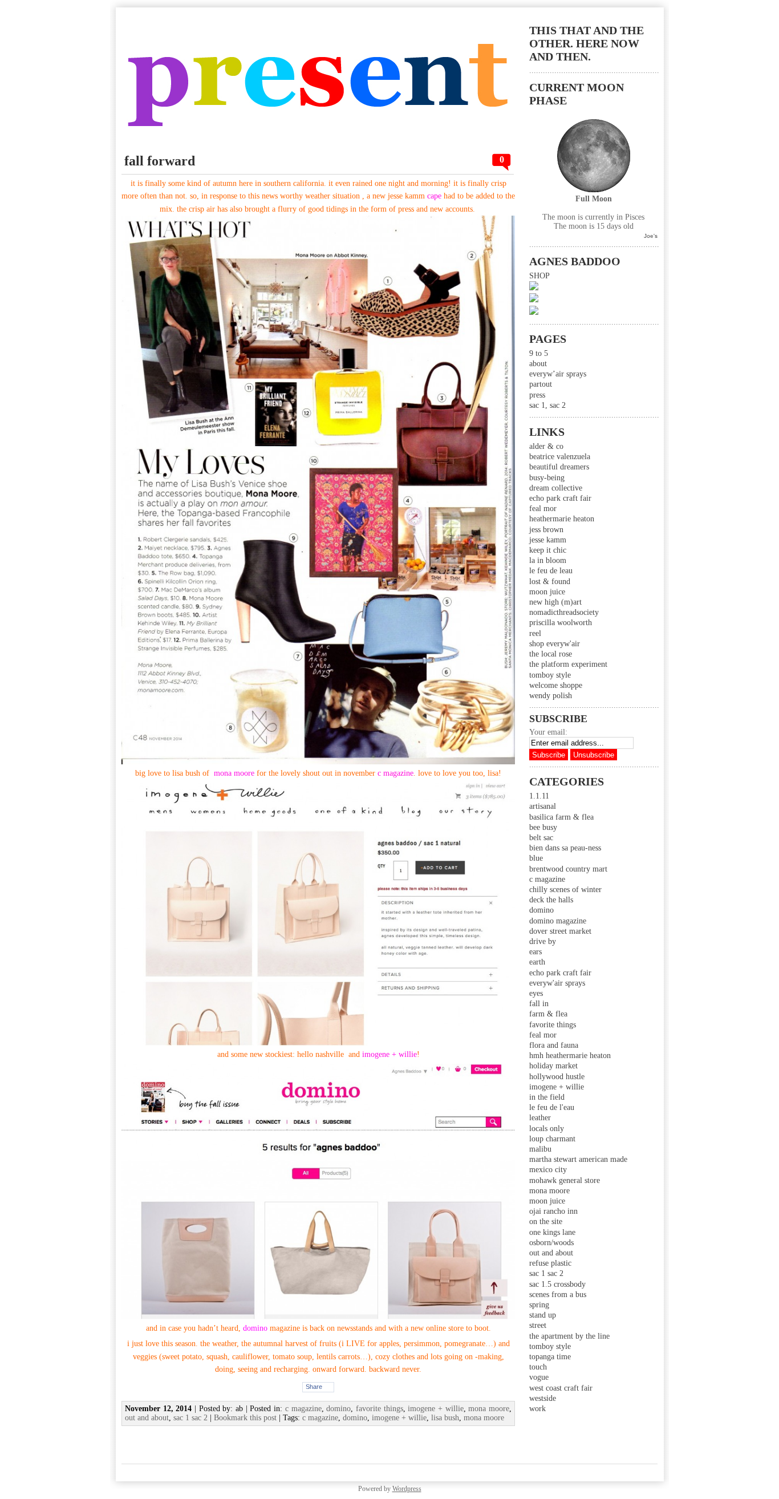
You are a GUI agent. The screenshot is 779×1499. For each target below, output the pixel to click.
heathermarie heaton (561, 518)
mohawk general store (564, 1180)
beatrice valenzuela (559, 456)
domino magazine (557, 921)
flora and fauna (553, 1045)
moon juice (547, 592)
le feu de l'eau (551, 1107)
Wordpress (406, 1489)
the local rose (550, 654)
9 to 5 (538, 353)
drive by (542, 941)
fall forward (159, 160)
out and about (551, 1253)
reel (535, 633)
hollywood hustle (557, 1076)
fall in (539, 1003)
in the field (547, 1097)
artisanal (542, 806)
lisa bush (445, 1417)
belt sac (541, 837)
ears (535, 951)
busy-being (547, 477)
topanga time (550, 1356)
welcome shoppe (555, 685)
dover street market (560, 931)
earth (537, 962)
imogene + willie (556, 1087)
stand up (542, 1315)
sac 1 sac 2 (546, 1273)
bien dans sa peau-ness (565, 848)
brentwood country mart (568, 869)
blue (536, 858)
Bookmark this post (245, 1417)
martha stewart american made (578, 1159)
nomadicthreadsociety (564, 612)
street (537, 1325)
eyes (536, 993)
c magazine (547, 879)
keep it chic (547, 550)
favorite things (552, 1024)
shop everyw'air (554, 643)
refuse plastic (550, 1263)
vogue (539, 1377)
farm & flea (548, 1014)
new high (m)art (555, 602)
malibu (540, 1149)
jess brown (546, 529)
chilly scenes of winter (565, 889)
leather (540, 1117)
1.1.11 (539, 796)
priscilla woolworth (560, 622)
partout (540, 384)
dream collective (555, 488)
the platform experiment (568, 664)
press (537, 395)
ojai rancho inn (553, 1211)
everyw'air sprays (557, 983)
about (538, 363)
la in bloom (547, 560)
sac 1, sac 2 (547, 405)
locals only (546, 1128)
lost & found (549, 581)
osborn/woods (551, 1242)
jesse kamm (547, 540)
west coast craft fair (561, 1388)
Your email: (548, 732)
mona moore (549, 1190)
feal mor (543, 508)
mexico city (548, 1169)
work (537, 1408)
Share (314, 1386)
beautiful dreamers (559, 467)
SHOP (539, 276)
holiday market (553, 1066)
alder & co (546, 446)
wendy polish (550, 695)
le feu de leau (551, 570)
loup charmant (552, 1139)
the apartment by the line (569, 1336)
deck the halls (551, 900)
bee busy (543, 827)
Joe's (651, 236)
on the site (545, 1221)
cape (434, 196)
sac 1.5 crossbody (557, 1284)
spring (539, 1305)
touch (538, 1367)
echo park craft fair (560, 498)
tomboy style (550, 675)
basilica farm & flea (561, 817)
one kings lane (552, 1232)
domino (541, 910)
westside (542, 1398)
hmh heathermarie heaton (570, 1055)
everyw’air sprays (557, 374)
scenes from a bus (557, 1294)
